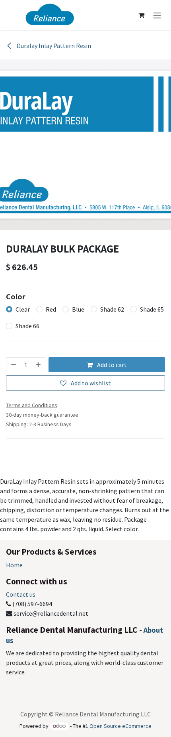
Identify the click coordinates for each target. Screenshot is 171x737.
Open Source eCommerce (120, 725)
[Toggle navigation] (157, 15)
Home (14, 565)
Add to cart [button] (111, 365)
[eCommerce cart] (141, 15)
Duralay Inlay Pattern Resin (53, 46)
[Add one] (38, 365)
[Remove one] (13, 365)
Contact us (20, 594)
